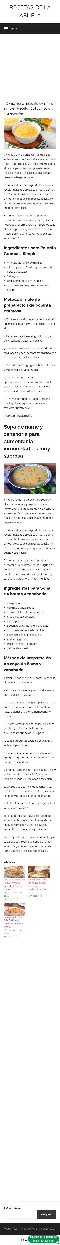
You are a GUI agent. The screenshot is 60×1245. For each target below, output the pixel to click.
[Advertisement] (30, 65)
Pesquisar (46, 1214)
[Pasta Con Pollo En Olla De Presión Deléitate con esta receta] (14, 909)
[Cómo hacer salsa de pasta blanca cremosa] (39, 872)
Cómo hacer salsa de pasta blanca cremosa (37, 882)
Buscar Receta (12, 1207)
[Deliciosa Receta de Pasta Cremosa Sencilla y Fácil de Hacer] (14, 872)
